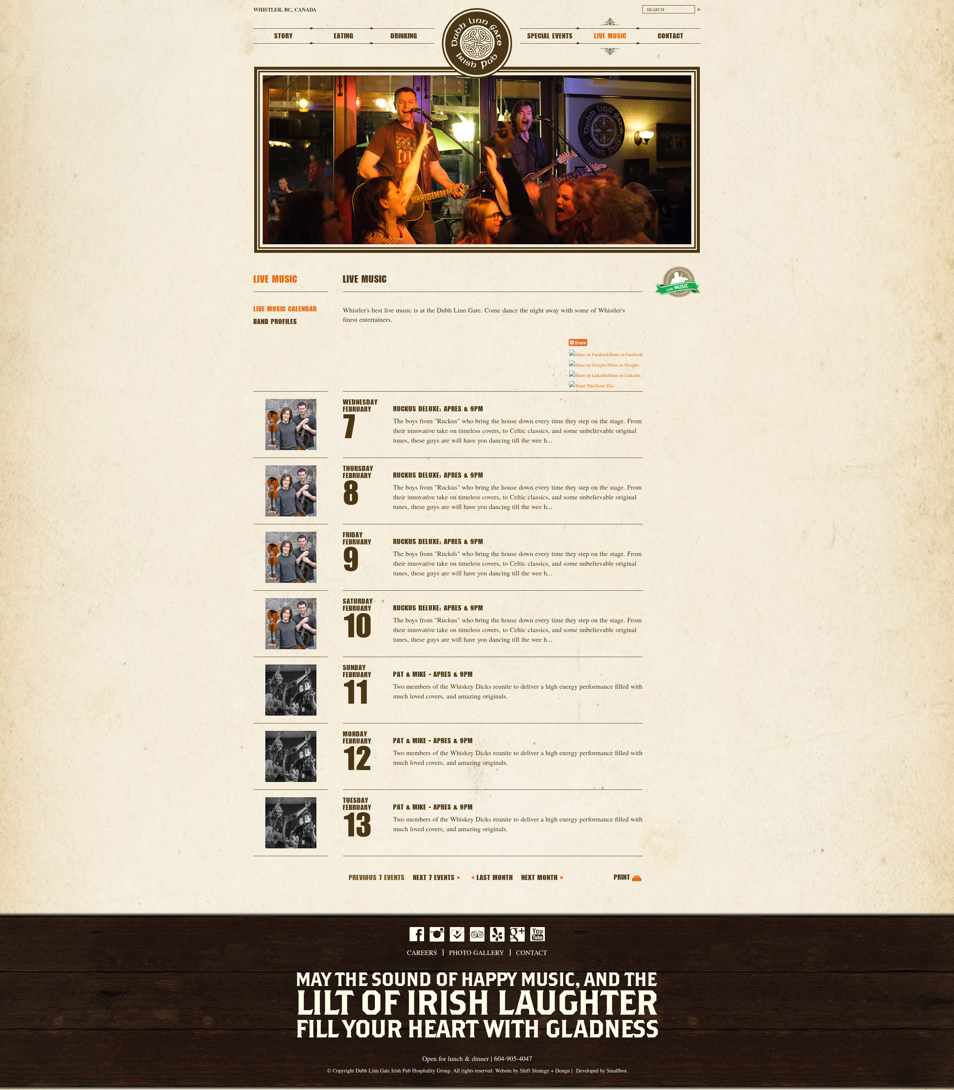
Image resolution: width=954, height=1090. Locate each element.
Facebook (417, 934)
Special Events (550, 36)
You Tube (537, 934)
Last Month (495, 878)
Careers (422, 952)
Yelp (497, 934)
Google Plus (517, 934)
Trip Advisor (477, 934)
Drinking (404, 36)
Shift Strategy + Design (545, 1070)
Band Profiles (275, 322)
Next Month (539, 878)
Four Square (457, 934)
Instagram (437, 934)
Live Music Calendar (285, 309)
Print (622, 877)
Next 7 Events (434, 878)
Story (283, 36)
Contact (670, 36)
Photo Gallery (476, 952)
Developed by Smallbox (601, 1070)
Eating (344, 36)
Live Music (610, 36)
